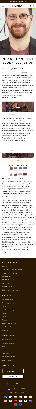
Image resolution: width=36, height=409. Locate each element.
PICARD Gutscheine (8, 280)
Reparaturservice (7, 300)
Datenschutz (6, 353)
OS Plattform (6, 360)
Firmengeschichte (8, 303)
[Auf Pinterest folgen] (12, 384)
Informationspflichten (9, 357)
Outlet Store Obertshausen (11, 290)
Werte (4, 306)
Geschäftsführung (8, 310)
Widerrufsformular (8, 343)
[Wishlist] (31, 6)
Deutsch (22, 389)
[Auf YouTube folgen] (17, 384)
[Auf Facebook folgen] (3, 384)
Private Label (6, 327)
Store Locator (6, 283)
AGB (3, 346)
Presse (4, 313)
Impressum (5, 350)
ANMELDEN (13, 377)
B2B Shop (5, 330)
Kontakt (4, 266)
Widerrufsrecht (7, 340)
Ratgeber (5, 320)
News (4, 316)
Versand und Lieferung (9, 273)
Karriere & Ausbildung (9, 323)
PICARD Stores (7, 286)
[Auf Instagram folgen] (7, 384)
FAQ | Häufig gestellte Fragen (12, 269)
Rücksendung (6, 276)
